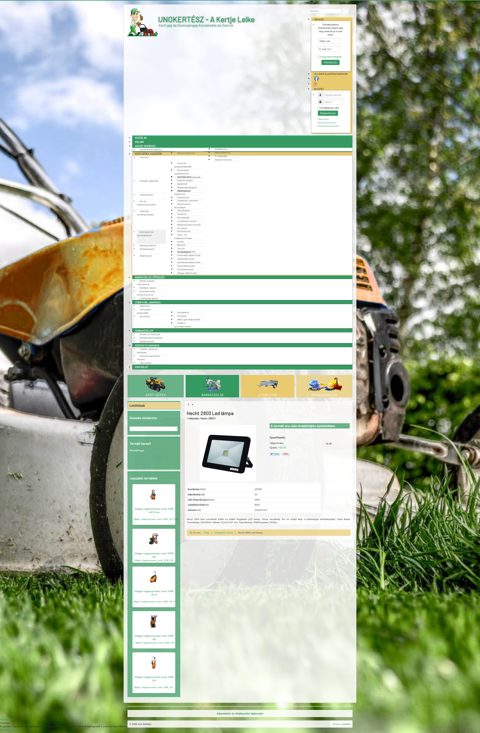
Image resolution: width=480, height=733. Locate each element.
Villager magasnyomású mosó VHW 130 (153, 678)
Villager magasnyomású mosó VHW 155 (153, 637)
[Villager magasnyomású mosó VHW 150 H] (153, 576)
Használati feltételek (331, 56)
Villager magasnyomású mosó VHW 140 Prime (153, 510)
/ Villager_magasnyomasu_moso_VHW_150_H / (154, 601)
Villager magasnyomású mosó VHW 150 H (153, 592)
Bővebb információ (10, 729)
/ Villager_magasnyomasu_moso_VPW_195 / (153, 560)
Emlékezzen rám (330, 108)
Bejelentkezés (328, 113)
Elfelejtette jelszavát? (328, 126)
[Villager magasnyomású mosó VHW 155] (153, 621)
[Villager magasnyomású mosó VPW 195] (153, 538)
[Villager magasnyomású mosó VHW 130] (153, 662)
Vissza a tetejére (341, 724)
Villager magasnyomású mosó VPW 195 (153, 555)
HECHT (282, 447)
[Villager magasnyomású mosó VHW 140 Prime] (153, 494)
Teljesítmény (277, 443)
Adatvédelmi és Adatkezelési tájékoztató (240, 713)
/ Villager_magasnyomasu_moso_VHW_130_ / (154, 687)
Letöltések (137, 405)
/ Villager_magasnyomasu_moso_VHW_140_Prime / (155, 519)
